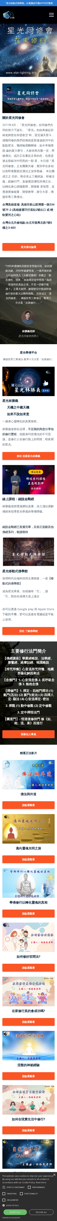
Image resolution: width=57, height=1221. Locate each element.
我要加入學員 (28, 734)
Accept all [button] (15, 1212)
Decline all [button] (41, 1212)
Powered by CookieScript (11, 1218)
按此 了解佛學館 (28, 631)
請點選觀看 (28, 805)
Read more (41, 1182)
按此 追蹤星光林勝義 (28, 456)
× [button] (54, 1175)
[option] (28, 300)
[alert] (28, 1196)
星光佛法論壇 (28, 247)
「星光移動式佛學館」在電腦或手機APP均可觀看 (28, 3)
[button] (4, 1187)
